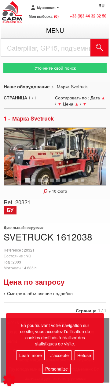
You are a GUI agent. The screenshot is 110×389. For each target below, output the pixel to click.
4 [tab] (47, 183)
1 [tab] (28, 183)
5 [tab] (53, 183)
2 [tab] (34, 183)
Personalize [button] (56, 369)
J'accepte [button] (59, 355)
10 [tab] (84, 183)
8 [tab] (71, 183)
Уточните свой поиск (55, 68)
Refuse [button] (84, 355)
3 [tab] (40, 183)
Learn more (30, 355)
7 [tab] (65, 183)
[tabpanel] (55, 156)
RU (101, 5)
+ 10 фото (57, 191)
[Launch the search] (99, 47)
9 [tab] (77, 183)
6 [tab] (59, 183)
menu (55, 30)
